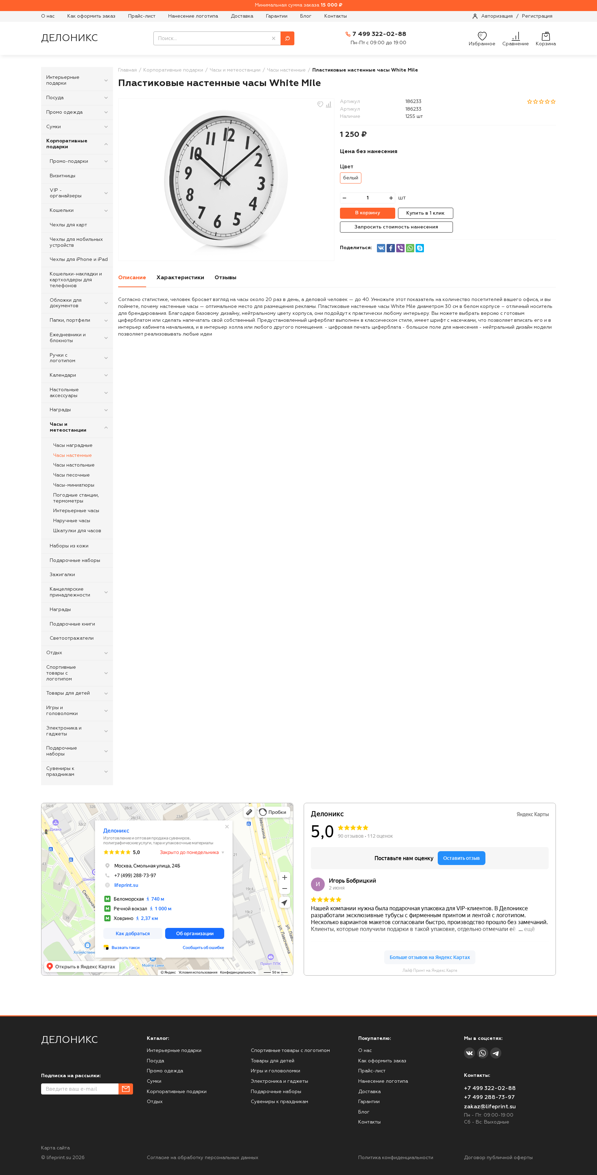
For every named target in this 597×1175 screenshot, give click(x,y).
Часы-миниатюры (73, 485)
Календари (63, 375)
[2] (535, 101)
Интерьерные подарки (62, 80)
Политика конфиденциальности (395, 1157)
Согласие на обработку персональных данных (202, 1157)
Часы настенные (72, 455)
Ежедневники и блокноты (68, 337)
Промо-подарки (69, 161)
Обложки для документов (66, 303)
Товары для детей (68, 693)
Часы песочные (71, 475)
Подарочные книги (72, 624)
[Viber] (400, 248)
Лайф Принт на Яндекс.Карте (429, 970)
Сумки (53, 126)
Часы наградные (73, 445)
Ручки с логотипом (62, 358)
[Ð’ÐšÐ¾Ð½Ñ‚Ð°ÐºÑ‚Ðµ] (381, 248)
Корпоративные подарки (66, 144)
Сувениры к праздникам (60, 771)
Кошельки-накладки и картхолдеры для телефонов (76, 280)
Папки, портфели (70, 320)
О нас (48, 16)
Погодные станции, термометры (76, 498)
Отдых (54, 652)
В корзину (367, 212)
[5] (553, 101)
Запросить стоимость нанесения (396, 227)
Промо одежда (64, 112)
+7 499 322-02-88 (490, 1088)
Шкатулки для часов (77, 530)
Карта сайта (55, 1148)
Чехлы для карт (68, 225)
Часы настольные (74, 465)
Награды (60, 409)
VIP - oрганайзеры (66, 193)
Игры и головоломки (62, 710)
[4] (547, 101)
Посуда (55, 97)
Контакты (335, 16)
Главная (127, 70)
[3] (541, 101)
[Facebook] (391, 248)
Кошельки (62, 210)
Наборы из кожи (69, 546)
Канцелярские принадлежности (70, 592)
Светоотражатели (72, 638)
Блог (306, 16)
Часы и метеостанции (68, 427)
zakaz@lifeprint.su (490, 1107)
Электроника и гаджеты (64, 731)
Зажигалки (62, 574)
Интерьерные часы (76, 510)
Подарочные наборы (75, 560)
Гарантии (276, 16)
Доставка (242, 16)
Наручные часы (71, 520)
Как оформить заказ (91, 16)
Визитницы (62, 175)
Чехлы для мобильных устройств (76, 242)
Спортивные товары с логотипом (61, 673)
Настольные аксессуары (64, 392)
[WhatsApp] (410, 248)
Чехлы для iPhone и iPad (79, 259)
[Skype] (420, 248)
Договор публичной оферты (498, 1157)
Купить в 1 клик (425, 213)
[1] (529, 101)
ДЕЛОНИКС (69, 38)
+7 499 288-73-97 (489, 1097)
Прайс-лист (141, 16)
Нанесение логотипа (193, 16)
